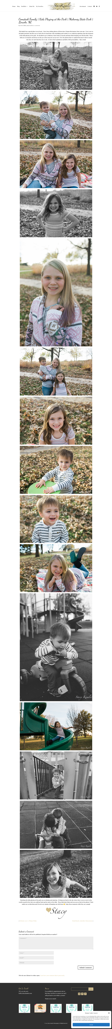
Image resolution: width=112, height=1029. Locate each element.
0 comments (37, 25)
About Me (31, 6)
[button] (109, 1013)
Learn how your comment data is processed (52, 975)
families (31, 25)
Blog (18, 6)
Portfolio (23, 6)
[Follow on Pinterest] (82, 994)
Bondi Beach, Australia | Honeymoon (82, 921)
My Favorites (39, 6)
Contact (90, 6)
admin (21, 25)
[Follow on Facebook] (85, 994)
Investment (83, 6)
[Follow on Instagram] (79, 994)
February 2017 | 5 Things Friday (28, 921)
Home (14, 6)
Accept (91, 1024)
